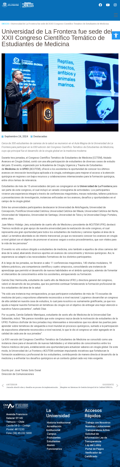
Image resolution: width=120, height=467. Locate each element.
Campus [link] (51, 433)
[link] (116, 35)
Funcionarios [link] (54, 448)
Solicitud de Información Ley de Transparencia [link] (96, 437)
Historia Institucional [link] (58, 422)
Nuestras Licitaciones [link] (97, 426)
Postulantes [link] (53, 437)
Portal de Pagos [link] (94, 448)
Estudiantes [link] (53, 441)
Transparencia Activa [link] (97, 430)
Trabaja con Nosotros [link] (97, 422)
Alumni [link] (50, 445)
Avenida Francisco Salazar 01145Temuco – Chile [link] (17, 418)
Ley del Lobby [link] (93, 445)
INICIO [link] (5, 23)
